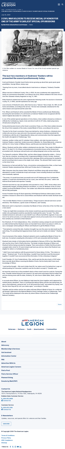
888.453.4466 (8, 398)
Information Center (11, 9)
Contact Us (7, 400)
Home (2, 9)
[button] (59, 4)
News (19, 9)
